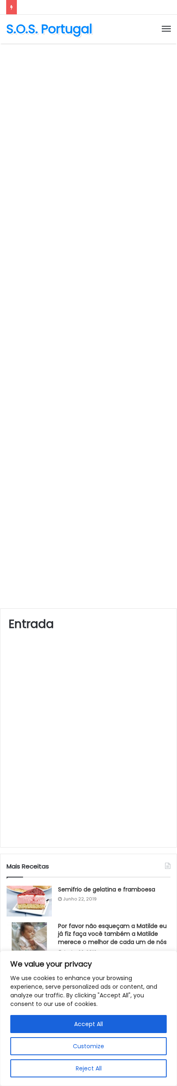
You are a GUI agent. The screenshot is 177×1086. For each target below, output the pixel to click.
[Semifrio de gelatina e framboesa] (29, 901)
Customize (88, 1046)
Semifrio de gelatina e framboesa (106, 889)
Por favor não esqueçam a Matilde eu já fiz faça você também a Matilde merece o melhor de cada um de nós (112, 934)
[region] (88, 1018)
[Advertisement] (88, 140)
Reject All (89, 1068)
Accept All (88, 1024)
